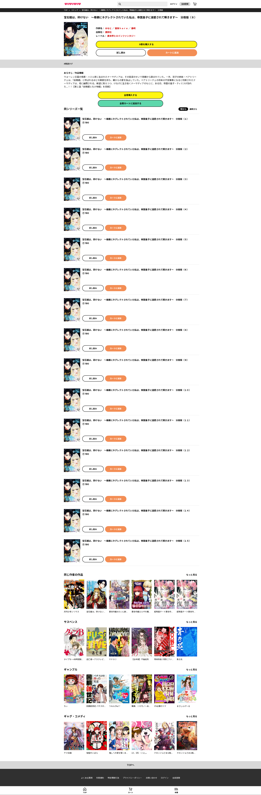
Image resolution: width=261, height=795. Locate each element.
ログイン (173, 4)
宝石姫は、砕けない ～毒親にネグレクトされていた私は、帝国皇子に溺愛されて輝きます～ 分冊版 (122, 10)
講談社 (108, 32)
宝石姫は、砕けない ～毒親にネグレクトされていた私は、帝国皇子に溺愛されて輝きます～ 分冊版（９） (135, 360)
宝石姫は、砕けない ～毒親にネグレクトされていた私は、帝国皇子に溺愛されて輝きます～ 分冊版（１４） (136, 510)
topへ (130, 765)
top (66, 10)
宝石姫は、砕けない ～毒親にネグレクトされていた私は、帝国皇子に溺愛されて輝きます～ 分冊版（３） (135, 179)
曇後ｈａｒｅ (121, 28)
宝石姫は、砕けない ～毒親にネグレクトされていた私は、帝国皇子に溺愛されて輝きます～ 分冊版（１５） (136, 540)
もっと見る (191, 574)
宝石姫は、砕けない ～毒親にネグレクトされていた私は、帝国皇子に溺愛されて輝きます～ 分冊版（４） (135, 209)
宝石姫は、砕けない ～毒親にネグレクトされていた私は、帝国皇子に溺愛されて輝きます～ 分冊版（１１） (136, 420)
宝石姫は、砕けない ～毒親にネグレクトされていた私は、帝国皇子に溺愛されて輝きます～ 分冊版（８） (135, 330)
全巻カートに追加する (130, 103)
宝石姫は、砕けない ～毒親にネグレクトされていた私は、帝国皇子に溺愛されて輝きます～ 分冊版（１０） (136, 390)
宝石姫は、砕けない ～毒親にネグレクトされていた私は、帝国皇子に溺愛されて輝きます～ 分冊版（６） (135, 269)
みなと (108, 28)
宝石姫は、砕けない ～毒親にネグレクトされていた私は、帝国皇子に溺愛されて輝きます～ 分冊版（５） (135, 239)
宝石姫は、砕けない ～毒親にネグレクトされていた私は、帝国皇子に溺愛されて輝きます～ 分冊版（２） (135, 149)
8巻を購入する (146, 44)
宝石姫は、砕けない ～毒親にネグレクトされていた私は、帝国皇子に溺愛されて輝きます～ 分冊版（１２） (136, 450)
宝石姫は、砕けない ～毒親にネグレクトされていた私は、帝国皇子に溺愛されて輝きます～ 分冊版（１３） (136, 480)
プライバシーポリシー (132, 778)
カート (130, 792)
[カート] (194, 4)
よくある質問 (86, 778)
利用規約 (100, 778)
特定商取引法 (113, 778)
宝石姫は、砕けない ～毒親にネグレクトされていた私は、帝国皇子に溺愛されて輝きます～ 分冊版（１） (135, 119)
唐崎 (133, 28)
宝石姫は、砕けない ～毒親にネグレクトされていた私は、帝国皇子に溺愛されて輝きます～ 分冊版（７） (135, 299)
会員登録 (184, 4)
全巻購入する (130, 95)
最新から (193, 109)
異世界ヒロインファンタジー (121, 36)
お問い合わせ (151, 778)
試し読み (120, 52)
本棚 (176, 792)
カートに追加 (172, 52)
